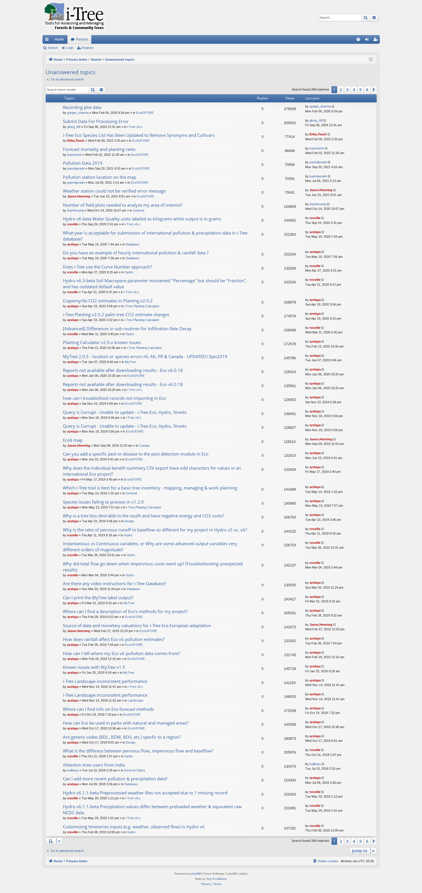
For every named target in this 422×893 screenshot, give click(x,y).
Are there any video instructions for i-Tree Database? (114, 583)
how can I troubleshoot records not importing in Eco (114, 398)
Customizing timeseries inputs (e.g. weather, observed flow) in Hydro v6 (134, 826)
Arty (209, 878)
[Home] (74, 17)
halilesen (221, 878)
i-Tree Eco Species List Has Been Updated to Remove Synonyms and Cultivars (138, 135)
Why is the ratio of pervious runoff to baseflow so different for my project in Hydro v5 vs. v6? (155, 530)
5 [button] (360, 89)
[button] (374, 89)
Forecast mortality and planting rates (99, 149)
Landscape (135, 700)
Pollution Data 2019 (82, 163)
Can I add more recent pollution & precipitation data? (115, 778)
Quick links (48, 40)
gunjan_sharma (78, 112)
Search (53, 47)
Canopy (144, 445)
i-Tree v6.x (134, 126)
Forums (82, 39)
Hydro (129, 272)
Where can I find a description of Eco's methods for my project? (125, 611)
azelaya (72, 244)
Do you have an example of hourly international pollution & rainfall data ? (135, 253)
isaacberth (74, 154)
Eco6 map (72, 440)
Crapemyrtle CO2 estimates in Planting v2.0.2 (108, 301)
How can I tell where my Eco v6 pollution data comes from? (121, 653)
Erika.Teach (75, 140)
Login (69, 47)
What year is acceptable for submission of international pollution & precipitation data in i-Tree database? (155, 236)
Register (88, 47)
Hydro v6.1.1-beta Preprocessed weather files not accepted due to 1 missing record (145, 793)
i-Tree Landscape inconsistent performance (105, 681)
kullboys (73, 770)
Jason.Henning (78, 196)
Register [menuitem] (376, 40)
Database (132, 244)
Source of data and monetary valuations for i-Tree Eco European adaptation (137, 625)
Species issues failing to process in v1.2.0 (103, 502)
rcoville (72, 224)
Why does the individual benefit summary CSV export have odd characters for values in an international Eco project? (152, 471)
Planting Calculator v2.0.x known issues (102, 342)
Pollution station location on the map (99, 177)
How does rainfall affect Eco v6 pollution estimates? (113, 639)
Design (129, 521)
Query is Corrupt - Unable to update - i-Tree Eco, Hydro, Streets (125, 412)
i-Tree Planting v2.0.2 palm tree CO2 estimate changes (116, 314)
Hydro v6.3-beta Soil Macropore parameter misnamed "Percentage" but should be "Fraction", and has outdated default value (155, 283)
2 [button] (341, 89)
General (138, 210)
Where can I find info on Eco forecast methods (108, 709)
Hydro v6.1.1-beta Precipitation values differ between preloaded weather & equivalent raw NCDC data (152, 809)
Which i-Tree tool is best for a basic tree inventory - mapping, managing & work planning (150, 488)
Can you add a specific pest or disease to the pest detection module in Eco (135, 454)
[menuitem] (358, 39)
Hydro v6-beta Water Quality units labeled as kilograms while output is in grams (142, 219)
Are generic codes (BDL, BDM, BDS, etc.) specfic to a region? (122, 737)
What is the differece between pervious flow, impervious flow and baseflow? (138, 751)
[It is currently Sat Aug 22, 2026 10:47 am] (371, 59)
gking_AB (73, 126)
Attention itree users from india (94, 765)
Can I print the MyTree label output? (98, 597)
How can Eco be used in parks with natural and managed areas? (125, 723)
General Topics (134, 770)
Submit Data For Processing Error (96, 121)
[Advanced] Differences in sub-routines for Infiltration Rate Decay (127, 328)
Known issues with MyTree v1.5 (94, 667)
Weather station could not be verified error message (114, 191)
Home (59, 39)
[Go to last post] (334, 106)
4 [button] (354, 89)
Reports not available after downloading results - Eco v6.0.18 (123, 370)
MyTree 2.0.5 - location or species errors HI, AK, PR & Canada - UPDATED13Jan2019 (145, 356)
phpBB (195, 873)
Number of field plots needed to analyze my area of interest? (122, 205)
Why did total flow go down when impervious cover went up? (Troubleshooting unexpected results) (153, 567)
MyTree (130, 362)
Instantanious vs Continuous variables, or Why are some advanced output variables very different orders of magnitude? (150, 546)
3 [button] (347, 89)
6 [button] (367, 89)
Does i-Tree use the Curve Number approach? (107, 267)
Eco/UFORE (145, 112)
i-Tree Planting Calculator (141, 306)
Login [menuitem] (368, 40)
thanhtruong (75, 210)
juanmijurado (76, 168)
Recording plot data (82, 107)
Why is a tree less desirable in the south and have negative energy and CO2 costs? (143, 515)
